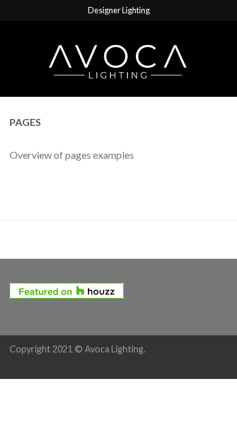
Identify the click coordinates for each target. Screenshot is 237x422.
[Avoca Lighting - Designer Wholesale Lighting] (118, 58)
